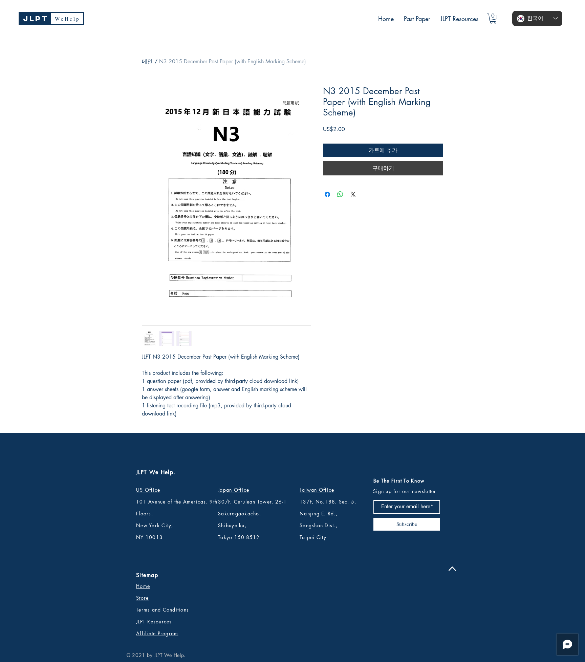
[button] (493, 18)
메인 (147, 61)
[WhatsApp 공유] (340, 194)
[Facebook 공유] (327, 194)
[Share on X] (353, 194)
